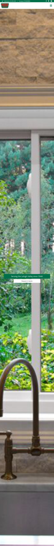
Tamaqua (21, 1)
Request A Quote (27, 281)
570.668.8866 (27, 1)
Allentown (6, 1)
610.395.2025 (13, 1)
